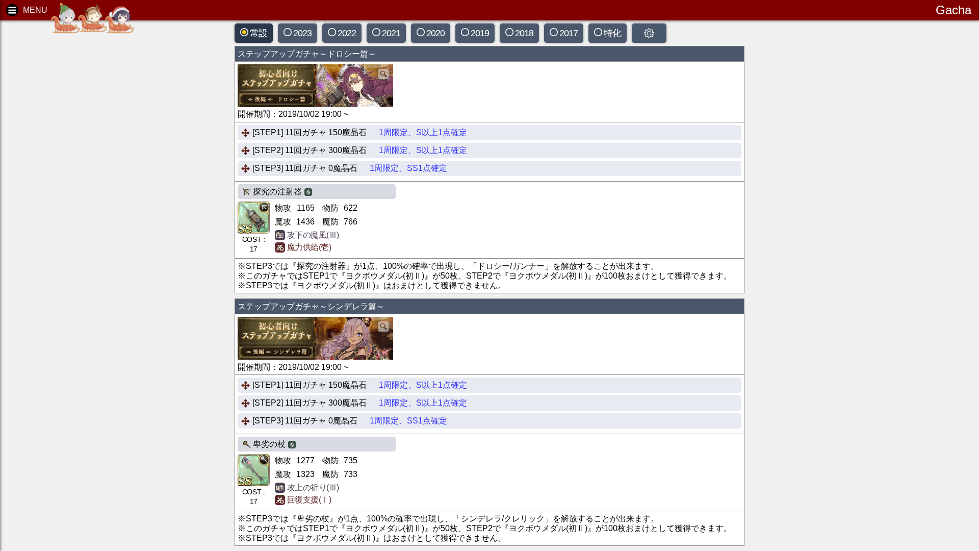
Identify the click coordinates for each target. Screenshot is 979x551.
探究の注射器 (277, 191)
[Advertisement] (86, 184)
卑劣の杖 (269, 444)
